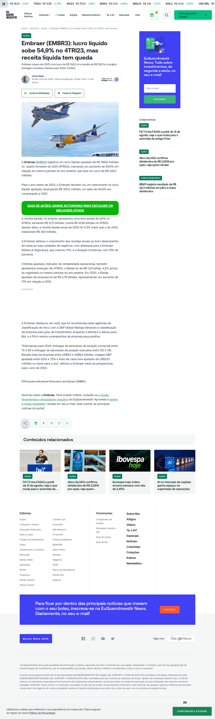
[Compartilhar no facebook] (43, 423)
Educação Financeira (30, 529)
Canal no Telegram (71, 93)
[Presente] (154, 15)
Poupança (25, 575)
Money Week (26, 560)
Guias (22, 544)
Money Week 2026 (36, 639)
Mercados (25, 555)
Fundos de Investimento (32, 539)
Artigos (73, 15)
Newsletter (25, 565)
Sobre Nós (133, 513)
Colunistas (133, 546)
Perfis (55, 565)
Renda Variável (27, 580)
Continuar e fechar (192, 711)
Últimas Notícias (28, 15)
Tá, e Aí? (132, 530)
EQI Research (59, 529)
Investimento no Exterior (32, 549)
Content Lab (59, 519)
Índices (131, 558)
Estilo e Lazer (26, 534)
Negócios (57, 560)
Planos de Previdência (64, 570)
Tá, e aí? (111, 15)
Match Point (59, 549)
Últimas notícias (147, 120)
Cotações (133, 552)
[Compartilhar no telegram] (51, 423)
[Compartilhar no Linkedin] (36, 423)
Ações (44, 28)
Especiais (124, 15)
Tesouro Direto (27, 585)
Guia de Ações (103, 537)
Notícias (34, 28)
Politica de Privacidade (42, 712)
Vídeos (131, 524)
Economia (58, 524)
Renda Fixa (58, 575)
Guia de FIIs (102, 542)
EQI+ (138, 15)
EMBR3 (41, 162)
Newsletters (134, 563)
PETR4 (23, 570)
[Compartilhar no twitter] (59, 423)
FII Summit (58, 534)
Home (24, 28)
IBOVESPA (57, 544)
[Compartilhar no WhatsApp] (67, 423)
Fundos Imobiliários (62, 539)
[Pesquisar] (166, 15)
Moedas (57, 555)
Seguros (57, 580)
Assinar (160, 99)
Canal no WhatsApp (39, 93)
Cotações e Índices (29, 524)
